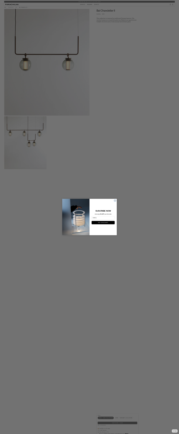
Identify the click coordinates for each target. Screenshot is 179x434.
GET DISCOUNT (103, 222)
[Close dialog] (115, 201)
